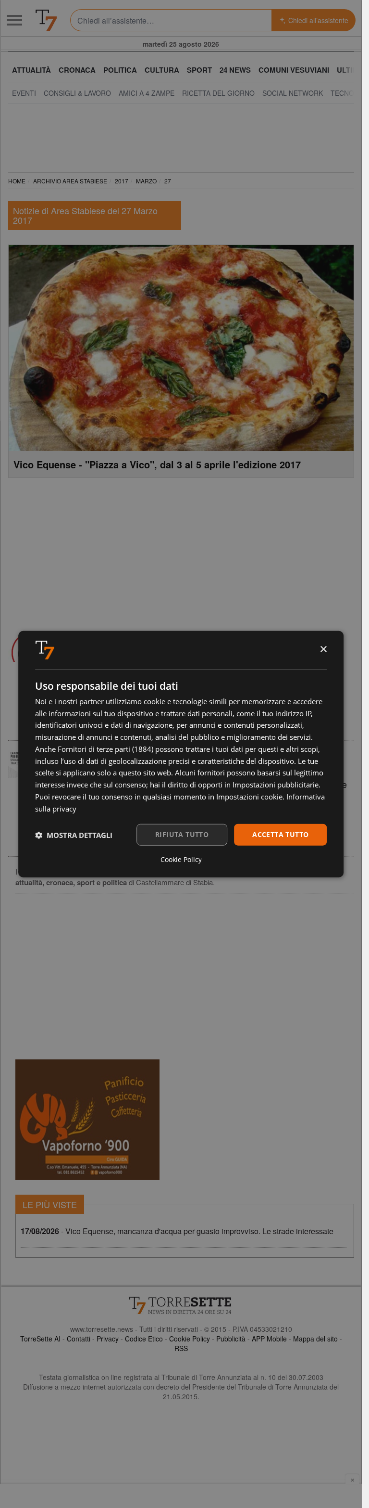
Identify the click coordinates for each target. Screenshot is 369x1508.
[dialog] (181, 754)
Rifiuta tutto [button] (182, 834)
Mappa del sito (315, 1338)
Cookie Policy (189, 1338)
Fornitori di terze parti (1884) (105, 749)
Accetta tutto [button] (280, 834)
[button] (73, 834)
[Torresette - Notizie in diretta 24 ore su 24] (181, 1305)
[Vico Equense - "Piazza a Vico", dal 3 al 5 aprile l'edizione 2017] (181, 348)
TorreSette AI (40, 1338)
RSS (181, 1348)
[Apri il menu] (14, 20)
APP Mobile (269, 1338)
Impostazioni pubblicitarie (276, 784)
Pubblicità (231, 1338)
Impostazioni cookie (249, 796)
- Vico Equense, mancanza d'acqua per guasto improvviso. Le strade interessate (177, 1231)
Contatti (78, 1338)
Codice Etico (144, 1338)
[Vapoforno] (87, 1119)
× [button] (323, 649)
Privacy (108, 1338)
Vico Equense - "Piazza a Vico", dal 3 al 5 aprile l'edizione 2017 (157, 464)
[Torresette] (46, 20)
